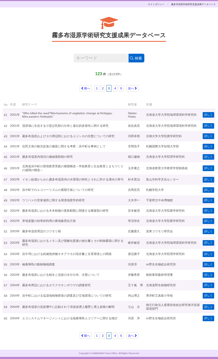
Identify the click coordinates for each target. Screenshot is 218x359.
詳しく (208, 114)
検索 (138, 58)
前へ (86, 88)
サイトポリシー (156, 4)
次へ (131, 88)
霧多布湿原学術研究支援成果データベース (193, 4)
